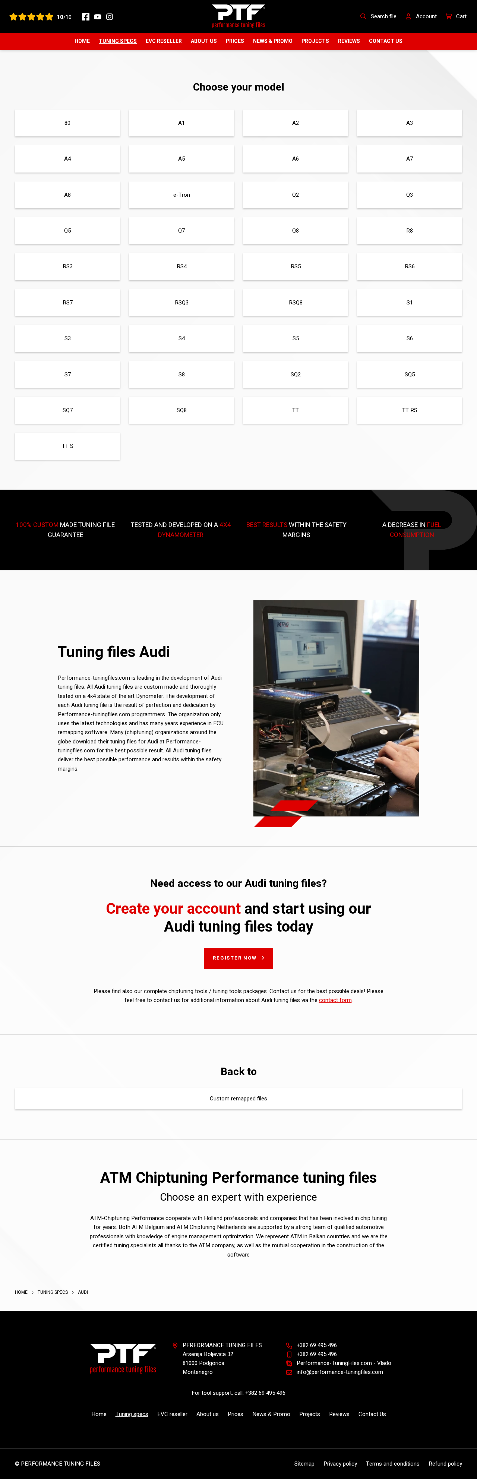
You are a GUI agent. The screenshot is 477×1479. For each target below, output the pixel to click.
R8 (409, 231)
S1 (410, 302)
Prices (235, 41)
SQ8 (182, 410)
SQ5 (410, 374)
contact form (335, 1000)
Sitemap (304, 1464)
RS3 (68, 266)
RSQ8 (296, 302)
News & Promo (273, 41)
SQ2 (296, 374)
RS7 (68, 302)
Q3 (409, 195)
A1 (181, 123)
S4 (182, 338)
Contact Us (385, 41)
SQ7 (68, 410)
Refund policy (445, 1464)
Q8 (295, 231)
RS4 (182, 266)
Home (82, 41)
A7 (409, 159)
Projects (315, 41)
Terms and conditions (393, 1464)
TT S (67, 446)
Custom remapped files (238, 1098)
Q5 (67, 231)
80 (67, 123)
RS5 (296, 266)
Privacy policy (340, 1464)
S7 (67, 374)
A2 (295, 123)
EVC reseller (164, 41)
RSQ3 (182, 302)
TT (295, 410)
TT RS (409, 410)
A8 (67, 195)
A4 (67, 159)
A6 (295, 159)
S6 (410, 338)
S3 (67, 338)
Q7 (181, 231)
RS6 (410, 266)
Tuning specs (118, 41)
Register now (235, 957)
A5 (181, 159)
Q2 (295, 195)
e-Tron (181, 195)
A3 (409, 123)
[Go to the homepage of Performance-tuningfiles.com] (238, 16)
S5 (296, 338)
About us (204, 41)
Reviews (349, 41)
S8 (182, 374)
